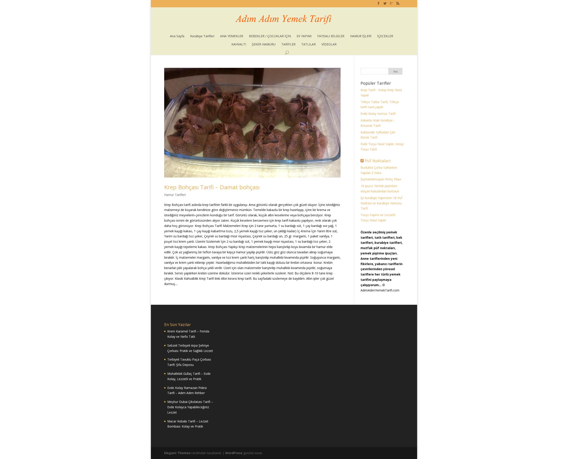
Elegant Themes (177, 453)
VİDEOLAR (329, 44)
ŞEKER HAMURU (264, 44)
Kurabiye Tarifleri (202, 36)
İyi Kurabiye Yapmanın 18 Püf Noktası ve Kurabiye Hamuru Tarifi (381, 203)
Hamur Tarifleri (175, 195)
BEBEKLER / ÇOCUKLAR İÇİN (270, 36)
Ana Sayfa (177, 36)
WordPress (234, 453)
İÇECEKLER (385, 36)
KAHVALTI (238, 44)
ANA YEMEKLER (231, 36)
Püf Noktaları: (378, 160)
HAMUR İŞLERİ (360, 36)
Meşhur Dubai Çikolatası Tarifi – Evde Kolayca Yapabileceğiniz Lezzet (190, 407)
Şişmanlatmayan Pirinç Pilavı (381, 179)
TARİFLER (288, 44)
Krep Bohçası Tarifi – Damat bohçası (212, 187)
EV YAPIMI (304, 36)
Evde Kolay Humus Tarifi (378, 113)
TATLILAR (308, 44)
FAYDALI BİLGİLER (330, 36)
